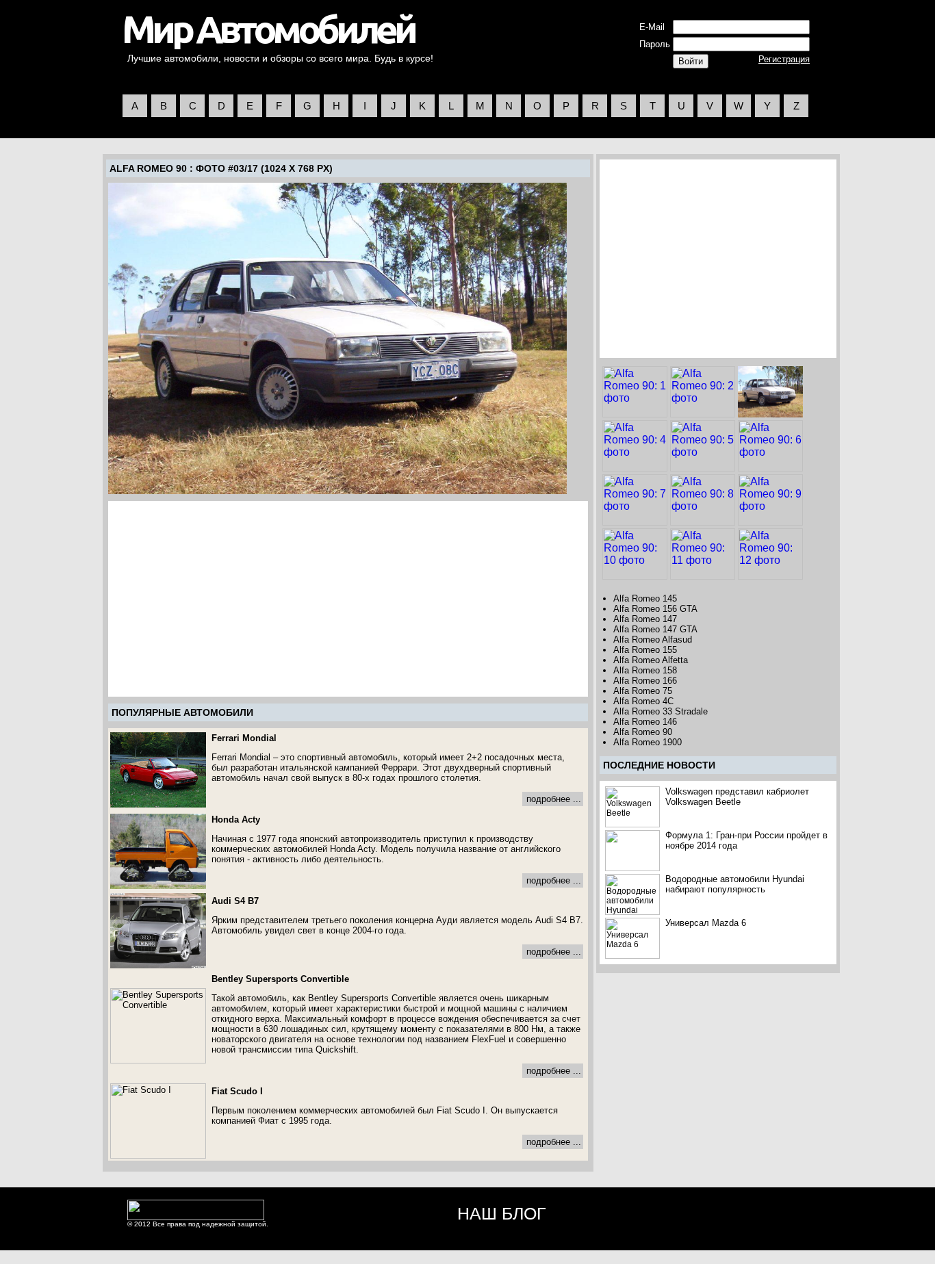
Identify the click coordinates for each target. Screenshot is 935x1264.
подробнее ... (553, 799)
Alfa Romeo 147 (645, 619)
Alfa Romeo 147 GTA (655, 629)
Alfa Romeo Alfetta (650, 660)
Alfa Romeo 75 (642, 691)
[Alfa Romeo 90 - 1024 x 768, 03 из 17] (337, 338)
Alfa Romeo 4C (643, 701)
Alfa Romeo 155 (645, 650)
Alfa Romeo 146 (645, 722)
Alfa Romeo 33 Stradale (660, 711)
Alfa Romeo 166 (645, 680)
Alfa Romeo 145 (645, 598)
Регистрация (784, 59)
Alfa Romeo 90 (148, 168)
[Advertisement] (225, 599)
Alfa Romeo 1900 (647, 742)
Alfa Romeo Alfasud (652, 639)
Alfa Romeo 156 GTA (655, 609)
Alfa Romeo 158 (645, 670)
